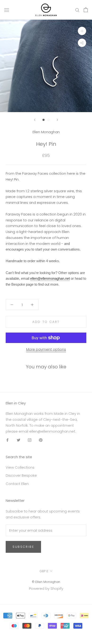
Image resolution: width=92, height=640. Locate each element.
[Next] (57, 120)
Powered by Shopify (46, 588)
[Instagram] (29, 440)
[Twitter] (18, 440)
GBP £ (43, 571)
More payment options (46, 349)
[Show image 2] (48, 120)
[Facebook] (7, 440)
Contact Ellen (17, 483)
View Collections (20, 467)
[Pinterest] (40, 440)
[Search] (77, 10)
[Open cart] (86, 9)
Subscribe (23, 546)
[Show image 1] (43, 120)
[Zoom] (82, 31)
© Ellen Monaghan (46, 582)
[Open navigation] (6, 10)
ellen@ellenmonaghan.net (50, 278)
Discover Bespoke (21, 475)
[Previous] (34, 120)
